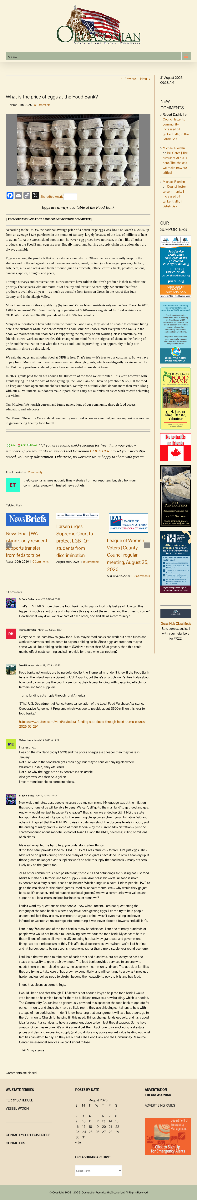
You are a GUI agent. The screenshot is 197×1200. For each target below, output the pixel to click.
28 (111, 1132)
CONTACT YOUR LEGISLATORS (28, 1135)
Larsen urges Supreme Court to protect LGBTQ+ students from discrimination (74, 540)
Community (35, 472)
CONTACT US (15, 1143)
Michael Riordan (174, 148)
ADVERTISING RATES (160, 1105)
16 (77, 1127)
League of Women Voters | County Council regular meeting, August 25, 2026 (127, 554)
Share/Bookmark (51, 197)
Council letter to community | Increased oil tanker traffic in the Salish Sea (176, 129)
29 (117, 1132)
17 (83, 1127)
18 (90, 1127)
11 (90, 1121)
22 (117, 1127)
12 (97, 1121)
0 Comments (41, 561)
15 (117, 1121)
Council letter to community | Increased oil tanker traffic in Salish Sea (174, 196)
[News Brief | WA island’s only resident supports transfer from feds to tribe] (27, 519)
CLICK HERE (101, 451)
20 (104, 1127)
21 (110, 1127)
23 (77, 1132)
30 (77, 1137)
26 (97, 1132)
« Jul (78, 1142)
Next (143, 79)
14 (110, 1121)
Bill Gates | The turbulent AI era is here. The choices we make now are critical (175, 163)
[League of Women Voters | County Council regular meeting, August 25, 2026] (128, 522)
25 (91, 1132)
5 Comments (42, 105)
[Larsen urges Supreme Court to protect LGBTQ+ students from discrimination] (77, 515)
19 (97, 1127)
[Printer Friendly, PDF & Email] (22, 445)
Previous (130, 79)
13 (103, 1121)
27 (104, 1132)
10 (83, 1121)
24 (84, 1132)
